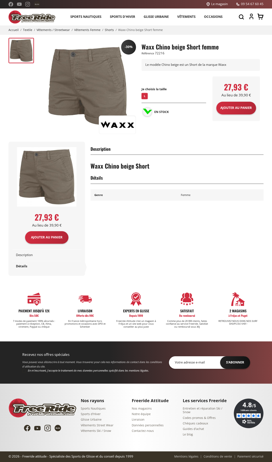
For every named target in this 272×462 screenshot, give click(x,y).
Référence (148, 53)
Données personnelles (148, 425)
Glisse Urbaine (91, 419)
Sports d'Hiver (91, 414)
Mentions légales (186, 456)
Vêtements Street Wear (97, 425)
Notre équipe (141, 414)
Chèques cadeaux (195, 423)
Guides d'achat (193, 429)
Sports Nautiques (93, 408)
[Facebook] (10, 4)
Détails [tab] (21, 266)
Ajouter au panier (46, 237)
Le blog (188, 434)
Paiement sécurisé (250, 456)
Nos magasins (142, 408)
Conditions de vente (217, 456)
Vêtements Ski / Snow (96, 431)
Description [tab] (24, 255)
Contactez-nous (143, 431)
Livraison (138, 419)
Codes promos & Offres (199, 418)
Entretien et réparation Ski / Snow (202, 410)
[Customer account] (251, 18)
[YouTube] (19, 4)
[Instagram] (27, 4)
